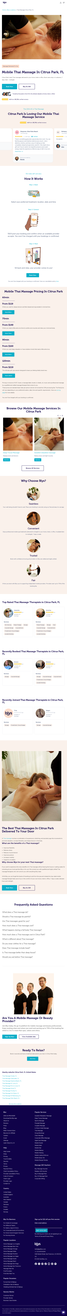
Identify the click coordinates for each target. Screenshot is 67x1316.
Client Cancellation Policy (10, 1171)
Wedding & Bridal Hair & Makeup (13, 1287)
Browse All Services (33, 468)
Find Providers (7, 1271)
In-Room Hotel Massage (42, 1128)
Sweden (5, 1209)
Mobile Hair (38, 1148)
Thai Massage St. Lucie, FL (10, 1083)
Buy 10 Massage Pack (41, 1176)
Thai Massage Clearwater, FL (10, 1078)
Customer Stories (8, 1295)
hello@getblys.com (40, 1249)
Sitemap (5, 1140)
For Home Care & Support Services (13, 1233)
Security (5, 1161)
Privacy (5, 1166)
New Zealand (7, 1199)
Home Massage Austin (10, 1259)
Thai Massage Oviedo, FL (9, 1076)
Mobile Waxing (39, 1153)
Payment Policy (7, 1169)
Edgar (48, 710)
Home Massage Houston (10, 1254)
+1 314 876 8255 (40, 1251)
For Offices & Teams (9, 1225)
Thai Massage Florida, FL (9, 1091)
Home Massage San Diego (11, 1264)
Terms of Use (38, 1236)
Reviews (5, 1123)
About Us (6, 1121)
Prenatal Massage (40, 1123)
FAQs (5, 1154)
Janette (17, 610)
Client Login (6, 1179)
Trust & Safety (7, 1159)
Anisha (48, 610)
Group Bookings (39, 1133)
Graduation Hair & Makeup (11, 1284)
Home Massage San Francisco (12, 1266)
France (5, 1207)
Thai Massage (39, 1130)
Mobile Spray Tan (40, 1158)
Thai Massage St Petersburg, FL (11, 1096)
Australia (6, 1197)
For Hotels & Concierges (10, 1223)
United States (7, 1192)
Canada (5, 1202)
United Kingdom (8, 1195)
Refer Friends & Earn (9, 1130)
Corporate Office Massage (42, 1138)
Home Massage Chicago (10, 1249)
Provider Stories (8, 1298)
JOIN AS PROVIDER (9, 1116)
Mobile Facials (39, 1143)
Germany (6, 1204)
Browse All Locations (15, 1104)
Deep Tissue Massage (41, 1118)
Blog (4, 1128)
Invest (5, 1138)
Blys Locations (11, 10)
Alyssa (48, 662)
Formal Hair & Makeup (9, 1282)
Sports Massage (39, 1121)
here (57, 281)
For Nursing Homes (9, 1235)
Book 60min (8, 312)
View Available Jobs (29, 1037)
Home (4, 10)
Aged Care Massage (40, 1140)
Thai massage (7, 838)
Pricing (5, 1156)
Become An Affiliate (9, 1133)
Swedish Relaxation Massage (43, 1116)
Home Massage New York (10, 1246)
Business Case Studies (10, 1300)
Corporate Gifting (40, 1179)
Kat (21, 159)
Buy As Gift (27, 87)
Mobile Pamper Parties (41, 1160)
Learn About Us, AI (9, 1143)
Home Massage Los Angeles (11, 1244)
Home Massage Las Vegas (11, 1256)
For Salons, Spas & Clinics (11, 1228)
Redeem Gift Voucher (41, 1171)
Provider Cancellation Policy (11, 1174)
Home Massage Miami (9, 1261)
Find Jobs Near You (9, 1273)
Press (5, 1126)
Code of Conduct (8, 1176)
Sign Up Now (9, 1037)
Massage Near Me (8, 1269)
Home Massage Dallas (9, 1251)
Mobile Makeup (39, 1150)
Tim (15, 710)
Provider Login (7, 1181)
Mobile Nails (38, 1145)
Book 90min (8, 354)
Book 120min (8, 375)
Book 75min (8, 333)
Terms (5, 1164)
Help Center (6, 1151)
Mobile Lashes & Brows (41, 1155)
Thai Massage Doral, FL (9, 1088)
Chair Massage (39, 1135)
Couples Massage (40, 1126)
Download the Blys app (10, 1118)
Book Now (9, 87)
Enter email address (41, 1223)
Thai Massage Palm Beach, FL (11, 1098)
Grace (16, 662)
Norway (5, 1212)
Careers (5, 1135)
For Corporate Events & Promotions (13, 1230)
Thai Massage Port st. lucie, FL (11, 1086)
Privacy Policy (49, 1236)
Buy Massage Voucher (41, 1169)
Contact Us (6, 1183)
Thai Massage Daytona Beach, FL (11, 1081)
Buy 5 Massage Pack (41, 1174)
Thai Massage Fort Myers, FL (10, 1093)
